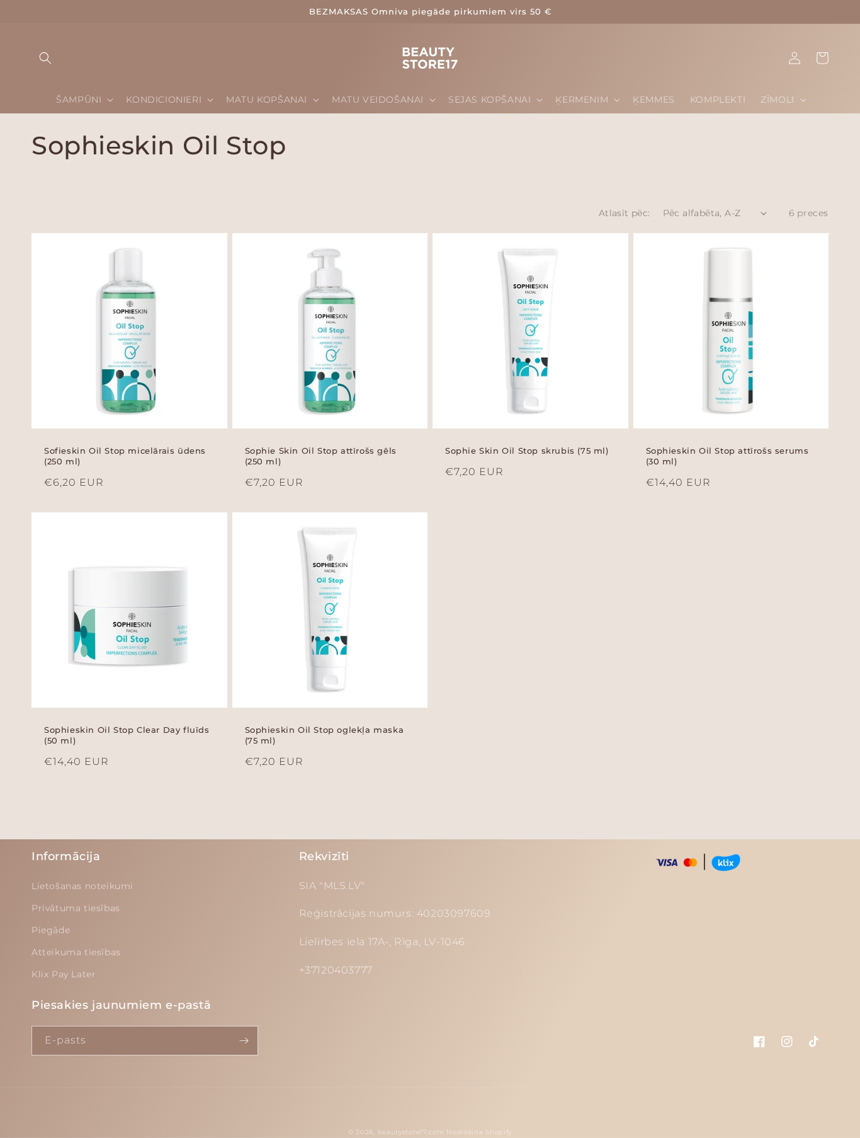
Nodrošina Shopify (479, 1132)
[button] (45, 58)
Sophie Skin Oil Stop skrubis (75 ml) (527, 450)
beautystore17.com (411, 1132)
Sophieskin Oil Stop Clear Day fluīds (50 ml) (127, 735)
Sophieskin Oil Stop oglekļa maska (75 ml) (324, 735)
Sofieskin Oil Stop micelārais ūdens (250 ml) (125, 455)
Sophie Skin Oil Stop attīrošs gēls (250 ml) (321, 455)
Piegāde (50, 930)
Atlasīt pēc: (624, 213)
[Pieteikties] (243, 1040)
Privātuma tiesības (75, 908)
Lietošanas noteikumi (82, 886)
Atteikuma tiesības (76, 952)
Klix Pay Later (63, 974)
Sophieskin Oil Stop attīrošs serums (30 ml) (727, 455)
